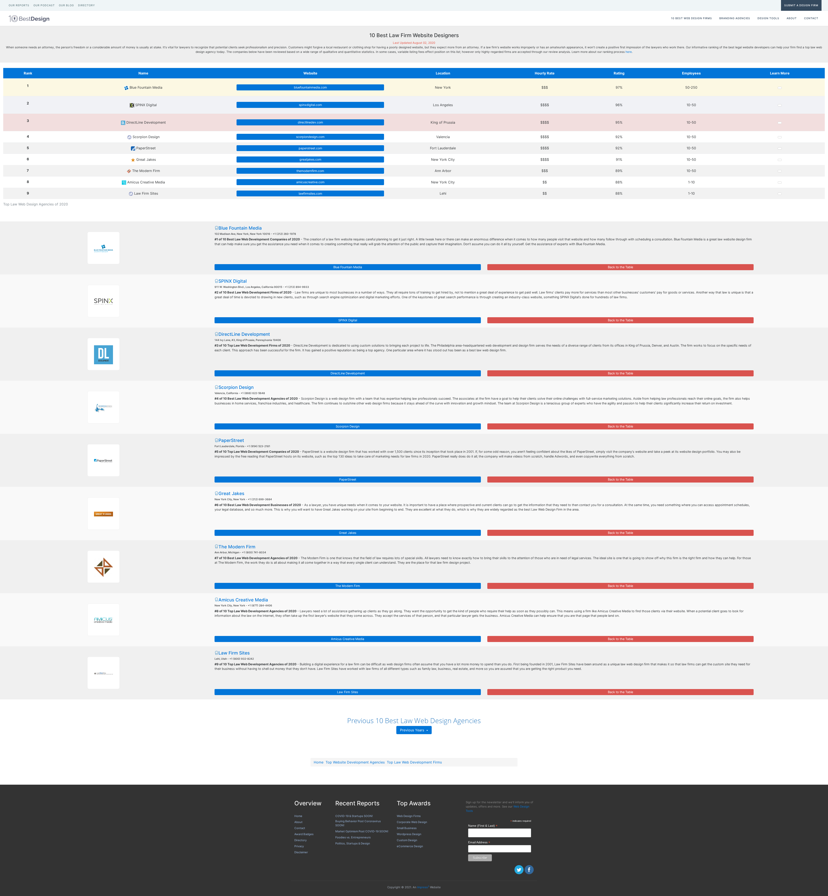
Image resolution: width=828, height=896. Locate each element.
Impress (423, 887)
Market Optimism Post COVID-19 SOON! (361, 831)
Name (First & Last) (482, 826)
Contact (299, 828)
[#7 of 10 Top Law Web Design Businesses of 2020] (103, 567)
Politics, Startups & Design (352, 843)
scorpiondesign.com (310, 137)
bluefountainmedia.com (310, 87)
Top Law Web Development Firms (414, 762)
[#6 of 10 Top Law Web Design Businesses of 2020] (103, 513)
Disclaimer (301, 852)
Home (318, 762)
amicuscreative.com (310, 182)
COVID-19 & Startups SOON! (354, 816)
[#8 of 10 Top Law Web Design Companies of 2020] (103, 620)
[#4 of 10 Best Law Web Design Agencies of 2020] (103, 407)
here (629, 52)
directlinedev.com (310, 122)
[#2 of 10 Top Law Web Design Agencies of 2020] (103, 301)
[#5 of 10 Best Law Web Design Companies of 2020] (103, 460)
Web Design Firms (409, 816)
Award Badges (304, 834)
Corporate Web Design (412, 822)
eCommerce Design (410, 846)
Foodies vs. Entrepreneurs (353, 837)
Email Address (479, 842)
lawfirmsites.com (310, 193)
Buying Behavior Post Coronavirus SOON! (358, 823)
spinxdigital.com (310, 105)
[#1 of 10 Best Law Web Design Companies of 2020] (103, 248)
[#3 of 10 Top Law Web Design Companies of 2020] (103, 354)
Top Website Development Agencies (355, 762)
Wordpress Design (409, 834)
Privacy (299, 846)
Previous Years (412, 730)
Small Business (407, 828)
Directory (300, 840)
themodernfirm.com (310, 171)
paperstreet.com (310, 148)
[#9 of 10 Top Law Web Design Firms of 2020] (103, 673)
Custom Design (407, 840)
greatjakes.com (310, 159)
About (298, 822)
